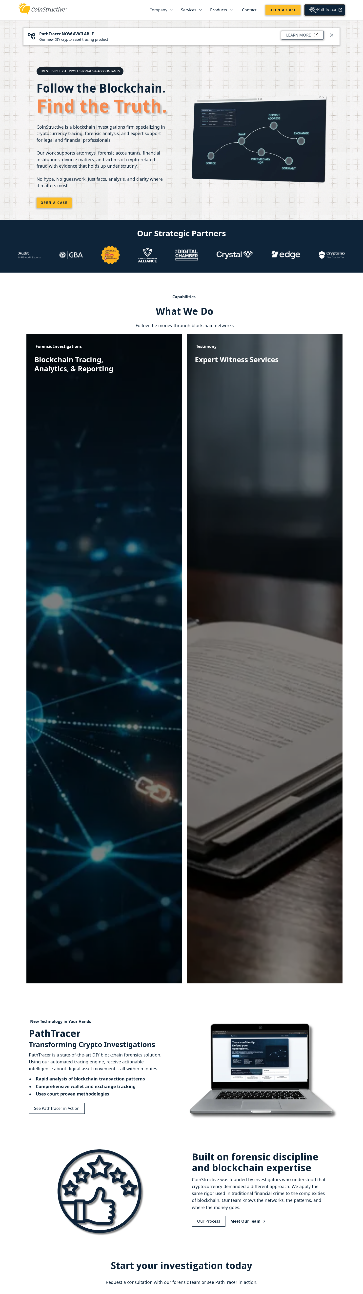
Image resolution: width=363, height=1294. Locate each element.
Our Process (208, 1221)
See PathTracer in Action (57, 1108)
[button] (161, 10)
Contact (249, 10)
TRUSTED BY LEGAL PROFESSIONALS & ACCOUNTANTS (80, 71)
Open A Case (54, 203)
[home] (43, 8)
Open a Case (283, 10)
